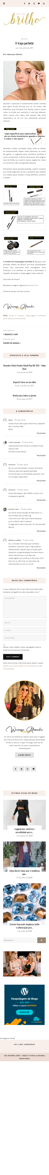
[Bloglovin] (38, 3)
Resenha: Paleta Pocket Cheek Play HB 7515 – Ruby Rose (24, 367)
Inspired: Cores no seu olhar (24, 382)
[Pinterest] (28, 3)
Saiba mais (24, 755)
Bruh (11, 420)
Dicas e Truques (16, 315)
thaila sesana (14, 442)
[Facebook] (23, 3)
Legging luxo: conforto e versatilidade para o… (25, 830)
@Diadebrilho (32, 285)
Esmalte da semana (11, 342)
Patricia (12, 464)
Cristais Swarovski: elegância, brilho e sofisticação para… (24, 926)
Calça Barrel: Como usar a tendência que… (24, 872)
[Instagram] (33, 3)
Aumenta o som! (11, 334)
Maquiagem (31, 315)
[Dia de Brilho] (24, 19)
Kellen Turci (14, 509)
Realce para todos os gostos (24, 395)
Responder (41, 433)
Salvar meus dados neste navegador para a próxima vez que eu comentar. (22, 648)
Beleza (24, 39)
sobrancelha (20, 318)
